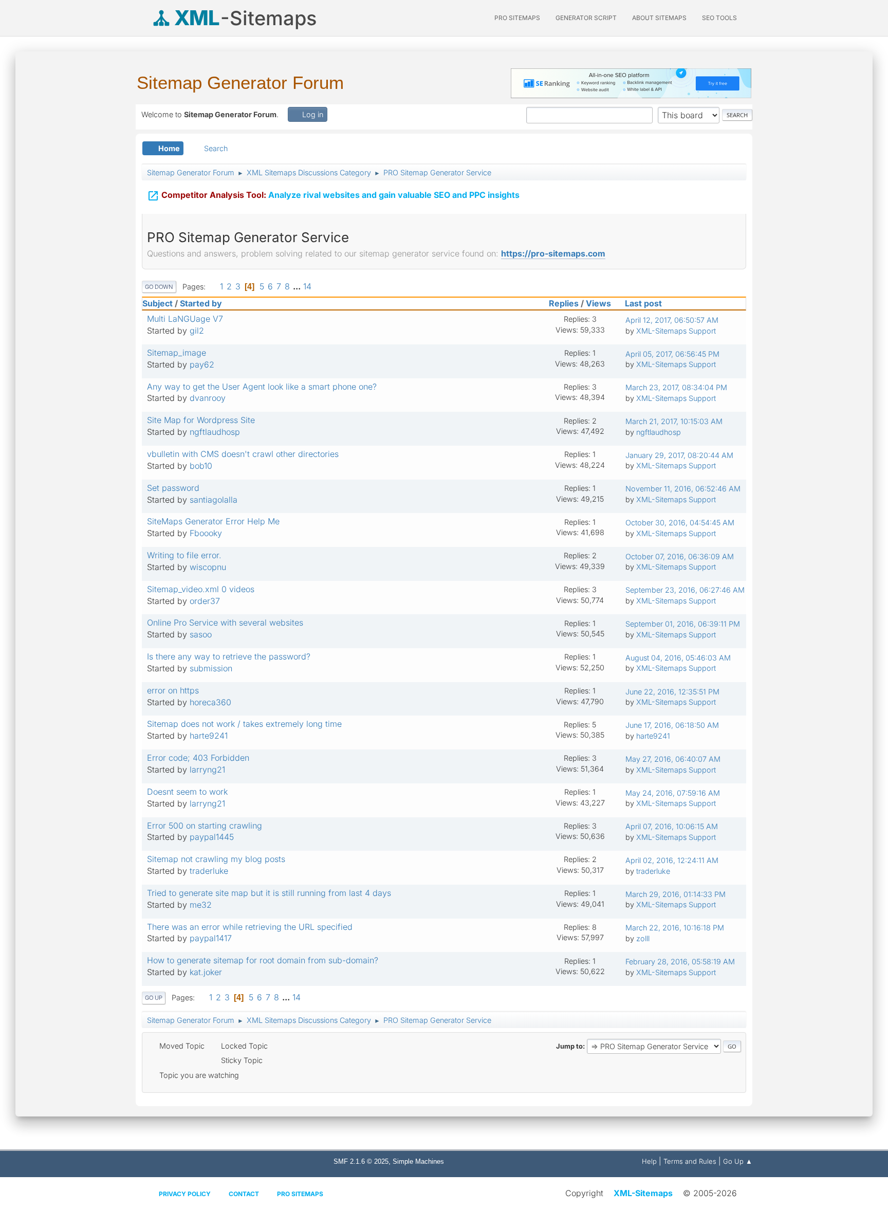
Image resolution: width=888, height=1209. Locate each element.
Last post (643, 303)
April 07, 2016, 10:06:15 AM (671, 826)
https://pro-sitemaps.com (553, 253)
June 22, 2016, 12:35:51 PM (672, 691)
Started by (201, 303)
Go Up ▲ (737, 1161)
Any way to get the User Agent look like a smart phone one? (262, 386)
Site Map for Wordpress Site (201, 420)
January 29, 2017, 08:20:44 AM (679, 455)
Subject (157, 303)
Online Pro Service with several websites (225, 622)
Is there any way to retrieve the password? (228, 656)
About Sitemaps (659, 18)
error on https (173, 690)
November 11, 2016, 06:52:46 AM (683, 488)
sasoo (201, 634)
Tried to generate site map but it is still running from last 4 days (269, 893)
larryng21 (207, 769)
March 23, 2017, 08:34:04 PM (676, 387)
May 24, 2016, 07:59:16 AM (672, 793)
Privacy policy (185, 1194)
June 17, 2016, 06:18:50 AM (672, 725)
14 (307, 286)
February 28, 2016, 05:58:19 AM (680, 961)
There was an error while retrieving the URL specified (250, 927)
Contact (244, 1194)
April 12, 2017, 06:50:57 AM (671, 320)
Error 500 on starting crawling (204, 825)
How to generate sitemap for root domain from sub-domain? (262, 960)
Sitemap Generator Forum (240, 82)
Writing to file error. (184, 555)
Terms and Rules (689, 1161)
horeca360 (210, 702)
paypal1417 (211, 938)
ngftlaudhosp (215, 432)
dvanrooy (208, 398)
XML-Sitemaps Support (676, 330)
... (298, 286)
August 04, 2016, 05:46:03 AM (678, 657)
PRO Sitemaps (517, 18)
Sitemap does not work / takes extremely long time (244, 724)
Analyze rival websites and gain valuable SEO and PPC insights (333, 196)
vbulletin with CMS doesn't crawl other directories (243, 454)
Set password (173, 488)
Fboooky (206, 533)
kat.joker (206, 972)
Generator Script (586, 18)
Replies (564, 303)
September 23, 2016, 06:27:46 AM (685, 589)
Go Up (153, 997)
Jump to (569, 1046)
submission (211, 668)
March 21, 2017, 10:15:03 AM (674, 421)
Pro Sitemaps (300, 1194)
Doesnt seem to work (187, 791)
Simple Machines (418, 1161)
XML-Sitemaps (643, 1193)
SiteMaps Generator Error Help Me (213, 521)
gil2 (197, 330)
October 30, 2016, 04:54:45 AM (679, 522)
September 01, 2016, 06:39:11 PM (682, 623)
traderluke (209, 871)
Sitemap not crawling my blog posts (216, 859)
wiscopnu (208, 567)
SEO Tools (719, 18)
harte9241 (209, 735)
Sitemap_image (176, 352)
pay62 (202, 364)
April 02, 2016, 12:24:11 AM (671, 860)
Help (649, 1161)
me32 (201, 905)
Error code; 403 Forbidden (198, 758)
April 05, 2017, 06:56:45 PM (672, 354)
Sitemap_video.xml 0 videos (200, 589)
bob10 (201, 466)
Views (598, 303)
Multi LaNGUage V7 (185, 319)
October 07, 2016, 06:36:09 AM (679, 556)
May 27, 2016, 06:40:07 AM (672, 759)
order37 (205, 601)
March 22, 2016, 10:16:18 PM (674, 927)
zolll (643, 938)
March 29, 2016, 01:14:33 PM (675, 894)
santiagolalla (213, 499)
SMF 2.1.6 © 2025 (361, 1161)
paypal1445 (212, 837)
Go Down (159, 286)
